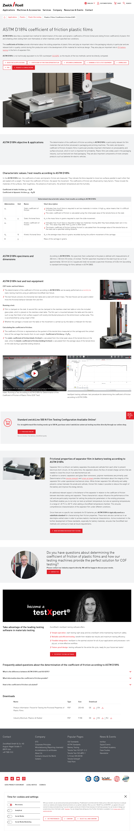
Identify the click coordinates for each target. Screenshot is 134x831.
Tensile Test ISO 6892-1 (76, 753)
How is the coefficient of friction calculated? (20, 685)
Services (47, 10)
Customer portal (106, 3)
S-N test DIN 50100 (74, 756)
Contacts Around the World (45, 756)
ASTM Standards (73, 745)
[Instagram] (24, 780)
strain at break (87, 478)
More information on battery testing (67, 531)
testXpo (103, 742)
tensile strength (72, 478)
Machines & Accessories (29, 10)
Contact (89, 10)
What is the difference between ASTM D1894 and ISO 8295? (26, 672)
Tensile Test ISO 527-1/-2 (77, 750)
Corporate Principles (43, 745)
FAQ (8, 67)
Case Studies (105, 750)
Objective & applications (16, 62)
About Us (38, 753)
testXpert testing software (64, 654)
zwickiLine (87, 290)
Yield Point (71, 762)
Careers (38, 759)
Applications (9, 10)
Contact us (55, 572)
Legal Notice (31, 785)
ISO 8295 (55, 56)
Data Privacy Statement (14, 785)
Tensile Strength (73, 759)
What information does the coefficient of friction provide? (25, 678)
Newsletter (104, 753)
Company (57, 10)
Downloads (123, 62)
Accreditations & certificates (46, 750)
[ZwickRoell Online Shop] (8, 422)
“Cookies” (28, 390)
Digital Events (105, 745)
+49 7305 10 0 (8, 752)
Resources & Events (73, 10)
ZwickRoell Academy (108, 747)
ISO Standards (73, 742)
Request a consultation (24, 67)
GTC (36, 742)
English (90, 3)
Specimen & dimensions (74, 62)
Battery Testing (73, 747)
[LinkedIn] (7, 780)
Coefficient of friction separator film (45, 62)
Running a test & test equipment (100, 62)
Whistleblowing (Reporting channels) (49, 747)
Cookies (42, 785)
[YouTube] (18, 780)
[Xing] (12, 780)
